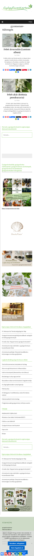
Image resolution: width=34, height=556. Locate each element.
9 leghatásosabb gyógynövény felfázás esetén (16, 403)
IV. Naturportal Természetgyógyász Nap (14, 331)
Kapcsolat (5, 429)
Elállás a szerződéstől (8, 421)
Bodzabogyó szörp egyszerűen (11, 376)
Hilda (17, 55)
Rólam (4, 433)
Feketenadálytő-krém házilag (10, 399)
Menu (30, 22)
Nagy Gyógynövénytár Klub (10, 208)
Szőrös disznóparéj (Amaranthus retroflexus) (15, 372)
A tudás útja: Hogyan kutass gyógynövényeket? (16, 342)
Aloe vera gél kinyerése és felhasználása (14, 368)
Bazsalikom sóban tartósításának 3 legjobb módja (17, 380)
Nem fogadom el (17, 548)
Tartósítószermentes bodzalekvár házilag (14, 364)
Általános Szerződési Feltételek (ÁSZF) (13, 417)
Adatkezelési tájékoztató (9, 413)
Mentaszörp (5, 389)
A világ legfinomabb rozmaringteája (12, 384)
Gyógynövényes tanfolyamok (11, 425)
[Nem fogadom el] (32, 543)
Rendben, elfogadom (17, 543)
